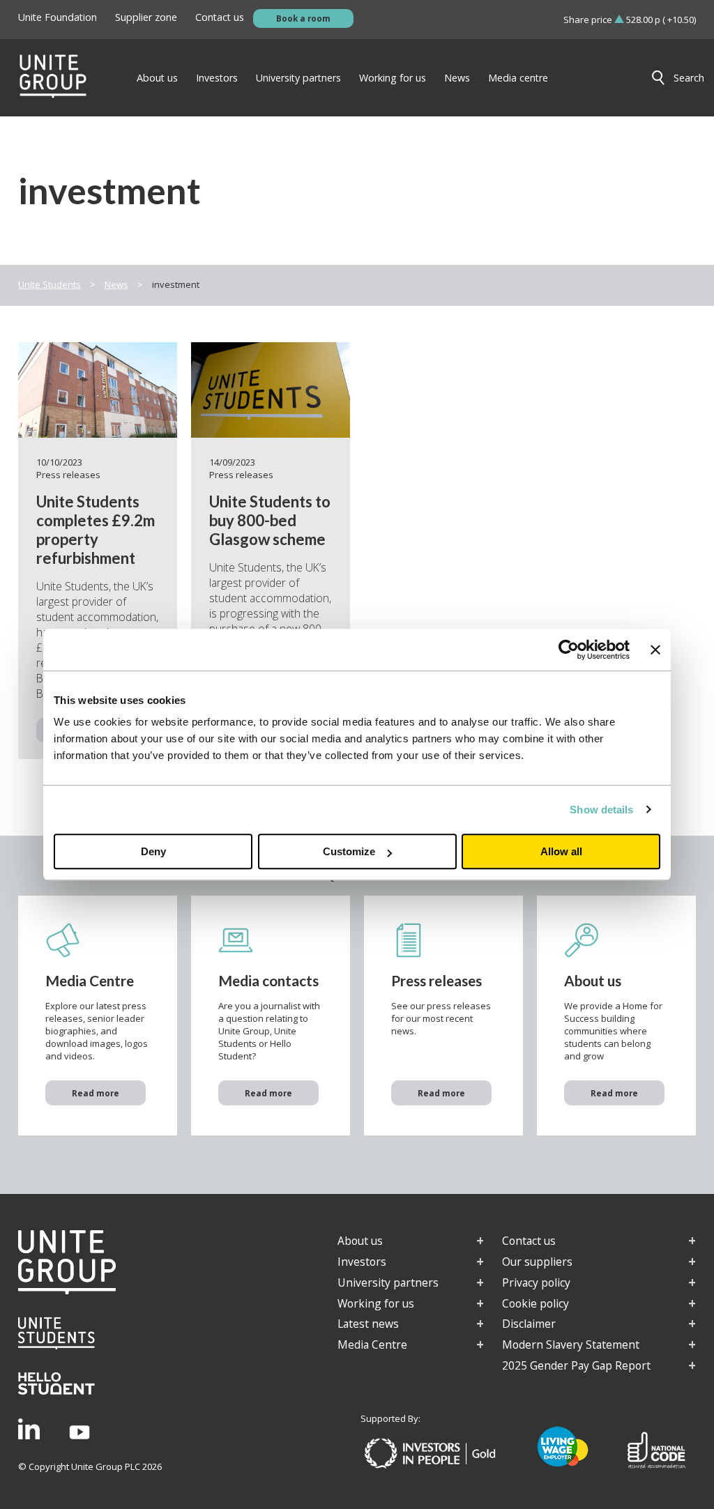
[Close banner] (655, 649)
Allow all (561, 851)
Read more (95, 1092)
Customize (349, 851)
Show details (601, 809)
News (116, 284)
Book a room (303, 18)
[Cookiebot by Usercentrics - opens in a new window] (569, 649)
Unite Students (49, 284)
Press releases (68, 474)
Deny (153, 851)
